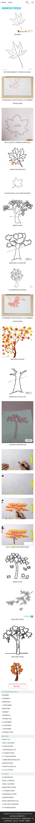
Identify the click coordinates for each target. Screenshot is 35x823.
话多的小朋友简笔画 (8, 743)
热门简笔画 (5, 774)
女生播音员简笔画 (7, 746)
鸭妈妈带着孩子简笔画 (9, 787)
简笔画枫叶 (5, 712)
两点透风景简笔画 (7, 777)
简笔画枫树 (5, 695)
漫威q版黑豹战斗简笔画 (9, 794)
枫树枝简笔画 (6, 708)
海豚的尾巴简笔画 (7, 763)
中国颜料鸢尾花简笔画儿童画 (11, 759)
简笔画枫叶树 (6, 715)
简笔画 (10, 2)
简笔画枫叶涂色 (7, 718)
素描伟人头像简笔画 (8, 780)
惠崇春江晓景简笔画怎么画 (10, 801)
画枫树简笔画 (6, 702)
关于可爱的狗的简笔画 (9, 756)
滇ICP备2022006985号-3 (17, 816)
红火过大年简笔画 (7, 770)
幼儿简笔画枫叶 (7, 725)
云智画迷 (3, 2)
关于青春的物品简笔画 (9, 807)
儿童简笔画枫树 (7, 705)
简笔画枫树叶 (6, 698)
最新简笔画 (5, 736)
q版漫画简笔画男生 (8, 797)
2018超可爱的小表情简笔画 (10, 804)
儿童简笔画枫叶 (7, 729)
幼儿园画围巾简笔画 (8, 753)
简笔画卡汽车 (6, 739)
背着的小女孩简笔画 (8, 784)
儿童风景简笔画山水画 (9, 749)
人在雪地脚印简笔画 (8, 790)
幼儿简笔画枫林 (7, 722)
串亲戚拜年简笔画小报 (9, 766)
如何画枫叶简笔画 (7, 732)
